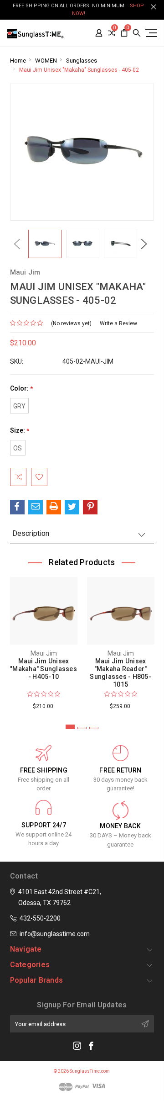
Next (144, 243)
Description (30, 533)
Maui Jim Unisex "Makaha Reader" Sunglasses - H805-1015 (120, 672)
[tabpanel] (43, 641)
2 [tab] (82, 728)
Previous (17, 243)
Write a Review (118, 323)
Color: (21, 388)
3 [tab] (93, 728)
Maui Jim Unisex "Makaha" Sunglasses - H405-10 (43, 668)
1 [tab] (70, 727)
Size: (19, 430)
